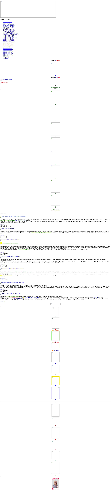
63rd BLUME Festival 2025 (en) (9, 25)
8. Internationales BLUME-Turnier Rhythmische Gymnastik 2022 (12, 268)
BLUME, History (6, 56)
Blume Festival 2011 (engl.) (8, 53)
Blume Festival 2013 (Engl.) (8, 49)
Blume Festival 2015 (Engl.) (8, 44)
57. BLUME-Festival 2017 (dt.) (8, 39)
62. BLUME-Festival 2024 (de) (8, 26)
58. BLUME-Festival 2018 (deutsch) (9, 37)
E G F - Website (6, 57)
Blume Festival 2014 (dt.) (7, 45)
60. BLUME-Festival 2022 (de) (8, 31)
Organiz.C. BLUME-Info (7, 22)
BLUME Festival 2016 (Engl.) (8, 42)
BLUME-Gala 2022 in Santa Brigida (7, 228)
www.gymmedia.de (56, 210)
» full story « (2, 224)
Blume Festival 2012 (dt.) (7, 50)
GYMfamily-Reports (6, 23)
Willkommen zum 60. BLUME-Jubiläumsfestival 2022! (10, 293)
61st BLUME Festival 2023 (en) (9, 30)
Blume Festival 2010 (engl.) (8, 55)
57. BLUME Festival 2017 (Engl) (9, 40)
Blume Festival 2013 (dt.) (7, 48)
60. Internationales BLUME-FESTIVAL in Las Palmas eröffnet (12, 282)
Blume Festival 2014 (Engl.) (8, 47)
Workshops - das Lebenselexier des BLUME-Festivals (10, 256)
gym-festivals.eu (6, 58)
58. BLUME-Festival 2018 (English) (9, 38)
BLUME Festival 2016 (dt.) (8, 41)
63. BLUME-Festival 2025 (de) (8, 24)
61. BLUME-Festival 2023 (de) (8, 29)
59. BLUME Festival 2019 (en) (8, 36)
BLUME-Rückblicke (7, 28)
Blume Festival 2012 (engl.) (8, 51)
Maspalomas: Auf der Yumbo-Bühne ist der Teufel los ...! (10, 239)
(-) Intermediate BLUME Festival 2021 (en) (11, 34)
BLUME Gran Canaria (7, 79)
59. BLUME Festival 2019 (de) (8, 35)
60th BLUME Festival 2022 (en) (9, 32)
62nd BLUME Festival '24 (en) (8, 27)
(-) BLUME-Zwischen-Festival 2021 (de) (10, 33)
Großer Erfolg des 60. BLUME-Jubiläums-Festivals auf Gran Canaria (13, 216)
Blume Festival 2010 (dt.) (7, 54)
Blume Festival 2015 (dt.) (7, 43)
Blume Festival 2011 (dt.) (7, 52)
